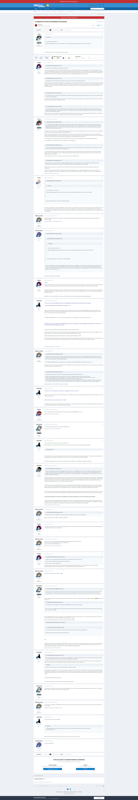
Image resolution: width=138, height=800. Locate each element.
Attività (40, 8)
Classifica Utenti (61, 11)
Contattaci (80, 791)
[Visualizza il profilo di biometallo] (39, 304)
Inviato (48, 34)
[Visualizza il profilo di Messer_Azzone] (52, 58)
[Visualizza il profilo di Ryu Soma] (39, 469)
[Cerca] (103, 9)
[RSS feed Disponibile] (103, 786)
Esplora (36, 8)
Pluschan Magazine (47, 8)
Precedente (38, 754)
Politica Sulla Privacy (73, 791)
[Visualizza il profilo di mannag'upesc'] (63, 58)
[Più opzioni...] (102, 34)
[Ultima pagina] (64, 30)
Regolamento (71, 11)
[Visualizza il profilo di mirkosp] (36, 25)
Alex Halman (39, 424)
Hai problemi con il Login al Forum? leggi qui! (68, 1)
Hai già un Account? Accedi (92, 5)
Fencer (39, 119)
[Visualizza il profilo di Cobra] (39, 181)
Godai (39, 34)
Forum (35, 11)
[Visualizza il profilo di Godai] (39, 37)
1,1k (39, 225)
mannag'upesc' (39, 230)
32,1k (39, 435)
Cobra (39, 177)
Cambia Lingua (59, 791)
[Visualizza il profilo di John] (69, 58)
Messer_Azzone (39, 215)
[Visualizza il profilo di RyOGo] (39, 413)
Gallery (43, 11)
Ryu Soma (39, 465)
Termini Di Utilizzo (56, 798)
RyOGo (39, 409)
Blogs (39, 11)
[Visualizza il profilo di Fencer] (39, 122)
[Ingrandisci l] (49, 219)
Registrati (101, 5)
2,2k (39, 187)
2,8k (39, 289)
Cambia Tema (65, 791)
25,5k (39, 129)
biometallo (39, 300)
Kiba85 (39, 62)
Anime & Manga (47, 25)
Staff (66, 11)
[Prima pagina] (35, 30)
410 (39, 310)
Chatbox (53, 8)
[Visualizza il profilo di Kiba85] (39, 66)
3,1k (39, 750)
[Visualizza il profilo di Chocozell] (57, 58)
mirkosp (40, 24)
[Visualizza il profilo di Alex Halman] (39, 428)
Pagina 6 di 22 (69, 754)
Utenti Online (54, 11)
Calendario (48, 11)
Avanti (61, 754)
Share (93, 25)
